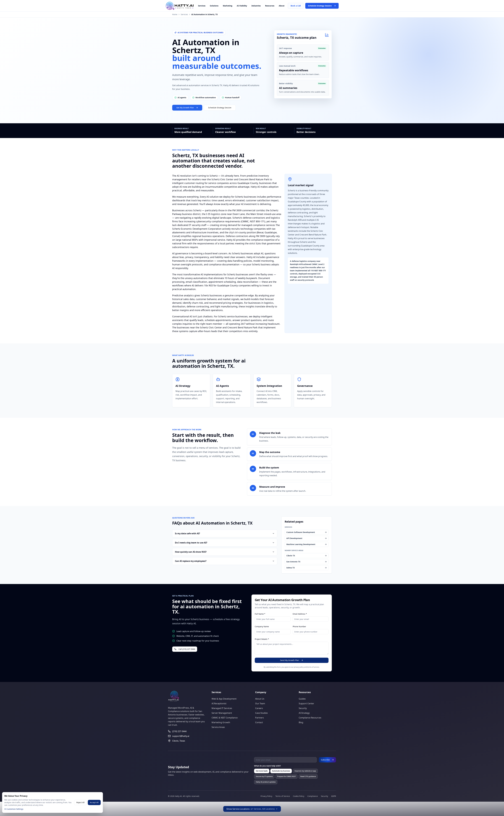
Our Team (260, 703)
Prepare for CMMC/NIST (286, 776)
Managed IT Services (222, 708)
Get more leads (262, 771)
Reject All (80, 802)
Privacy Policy (266, 796)
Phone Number (299, 626)
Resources (269, 5)
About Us (259, 698)
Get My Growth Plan (185, 107)
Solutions (214, 5)
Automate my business (281, 771)
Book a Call (296, 5)
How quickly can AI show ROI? (191, 551)
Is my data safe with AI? (187, 533)
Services (201, 5)
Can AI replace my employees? (190, 561)
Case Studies (261, 712)
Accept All (94, 802)
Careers (259, 708)
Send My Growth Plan (289, 660)
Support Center (306, 703)
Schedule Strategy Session (320, 5)
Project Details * (262, 639)
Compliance (312, 796)
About (281, 5)
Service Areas (218, 727)
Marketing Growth (221, 722)
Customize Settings (14, 809)
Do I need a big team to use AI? (191, 542)
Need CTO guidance (308, 776)
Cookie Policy (298, 796)
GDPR (333, 796)
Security (303, 708)
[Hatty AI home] (186, 5)
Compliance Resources (310, 717)
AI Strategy (304, 712)
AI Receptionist (219, 703)
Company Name (262, 626)
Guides (302, 698)
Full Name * (260, 614)
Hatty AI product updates (266, 782)
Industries (256, 5)
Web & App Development (224, 698)
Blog (301, 722)
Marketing (227, 5)
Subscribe (325, 759)
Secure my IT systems (264, 776)
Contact (259, 722)
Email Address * (300, 614)
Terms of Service (282, 796)
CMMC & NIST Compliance (225, 717)
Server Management (222, 712)
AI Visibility (242, 5)
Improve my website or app (305, 771)
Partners (259, 717)
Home (174, 14)
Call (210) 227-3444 (186, 649)
